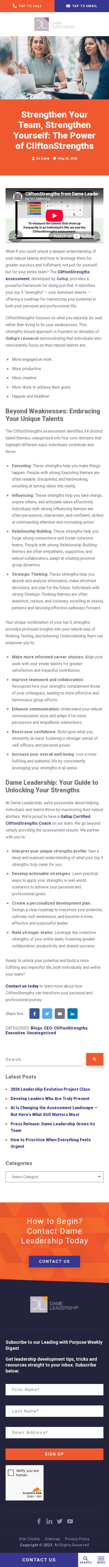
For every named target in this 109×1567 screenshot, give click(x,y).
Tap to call (30, 6)
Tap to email (84, 6)
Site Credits (29, 1539)
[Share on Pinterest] (85, 1020)
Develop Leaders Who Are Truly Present (50, 1098)
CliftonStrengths (70, 1028)
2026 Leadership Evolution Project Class (50, 1089)
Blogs (36, 1028)
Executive (15, 1033)
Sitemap (52, 1539)
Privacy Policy (77, 1539)
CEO (48, 1028)
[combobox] (54, 1176)
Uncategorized (41, 1033)
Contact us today (22, 986)
